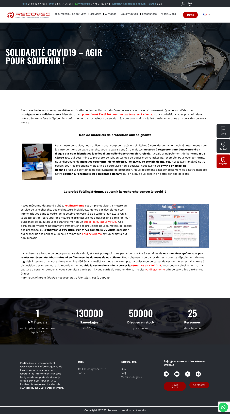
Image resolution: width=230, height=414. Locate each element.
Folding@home (155, 269)
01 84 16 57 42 (36, 3)
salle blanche (90, 149)
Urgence (223, 164)
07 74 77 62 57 (99, 3)
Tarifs (81, 373)
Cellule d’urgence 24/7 (92, 369)
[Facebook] (198, 374)
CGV (123, 369)
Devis (223, 134)
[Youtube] (176, 374)
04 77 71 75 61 (63, 3)
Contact (223, 149)
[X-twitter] (187, 374)
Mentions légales (131, 377)
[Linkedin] (166, 374)
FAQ (123, 373)
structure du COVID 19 (146, 265)
